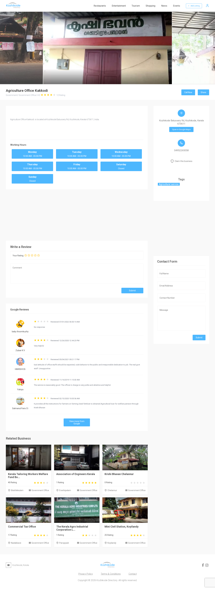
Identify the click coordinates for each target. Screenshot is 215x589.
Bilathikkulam (17, 490)
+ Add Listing (194, 6)
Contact (133, 573)
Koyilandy (112, 543)
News (164, 5)
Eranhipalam (65, 490)
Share (203, 92)
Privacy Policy (85, 573)
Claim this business (183, 161)
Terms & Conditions (111, 573)
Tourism (136, 5)
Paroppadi (64, 543)
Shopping (150, 5)
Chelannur (112, 490)
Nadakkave (16, 543)
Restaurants (100, 5)
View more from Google (76, 422)
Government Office (40, 490)
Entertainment (119, 5)
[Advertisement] (77, 214)
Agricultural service (169, 184)
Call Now (188, 92)
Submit (132, 290)
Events (176, 5)
